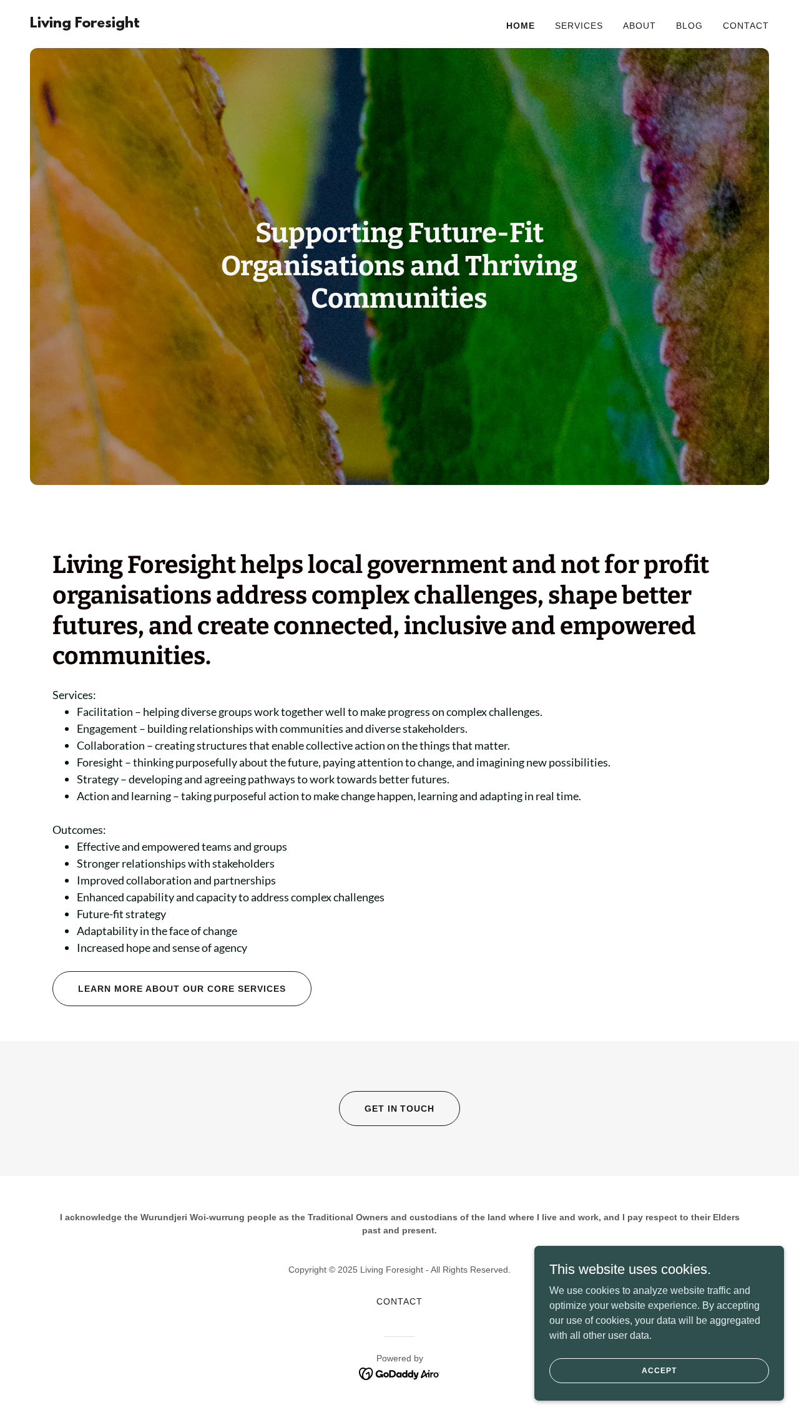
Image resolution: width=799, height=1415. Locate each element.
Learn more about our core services (182, 989)
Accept (659, 1370)
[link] (85, 24)
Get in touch (400, 1109)
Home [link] (520, 26)
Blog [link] (689, 26)
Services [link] (579, 26)
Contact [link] (746, 26)
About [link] (639, 26)
